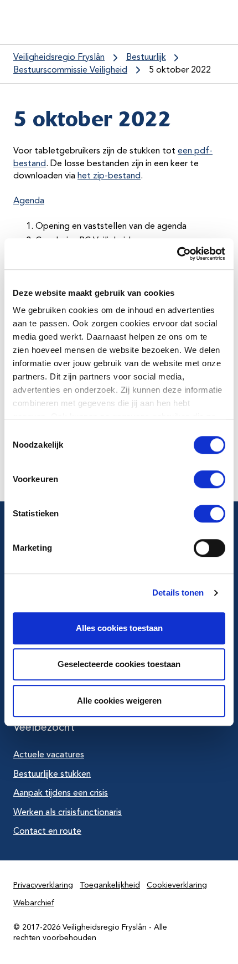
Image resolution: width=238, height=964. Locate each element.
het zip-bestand (109, 176)
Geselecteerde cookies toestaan (119, 664)
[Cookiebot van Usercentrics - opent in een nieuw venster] (176, 254)
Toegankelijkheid (110, 885)
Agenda (28, 201)
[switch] (199, 479)
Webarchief (33, 903)
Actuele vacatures (48, 755)
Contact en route (47, 831)
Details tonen (178, 592)
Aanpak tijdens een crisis (60, 793)
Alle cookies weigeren (119, 700)
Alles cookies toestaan (119, 628)
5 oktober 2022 (180, 70)
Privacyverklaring (43, 885)
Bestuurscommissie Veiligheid (70, 70)
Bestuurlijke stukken (52, 774)
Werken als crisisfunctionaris (67, 812)
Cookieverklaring (177, 885)
